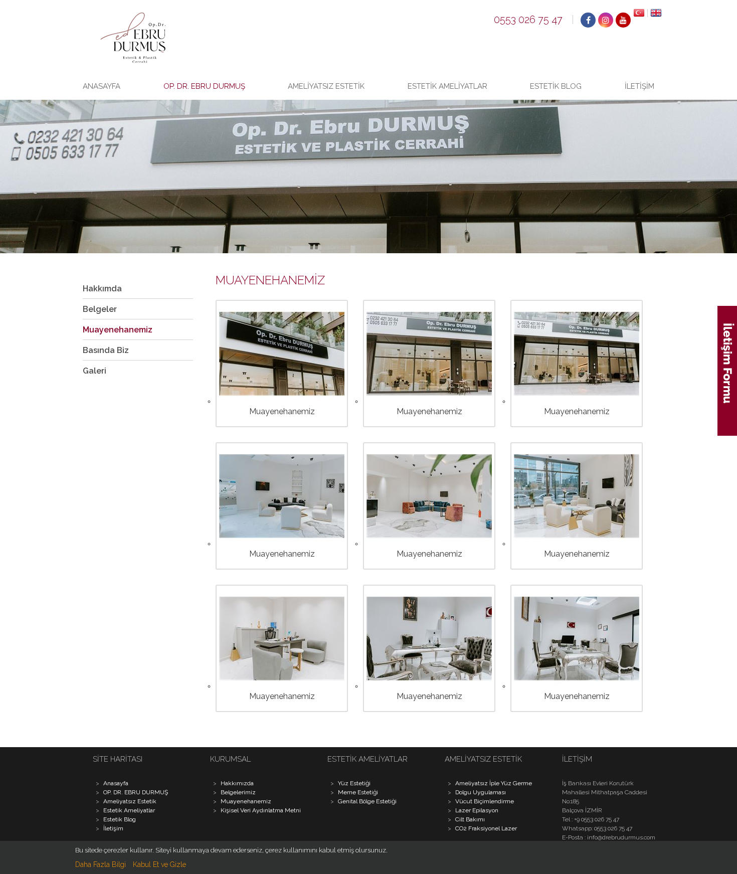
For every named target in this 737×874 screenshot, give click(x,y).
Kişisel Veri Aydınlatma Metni (261, 810)
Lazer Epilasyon (476, 810)
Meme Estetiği (358, 792)
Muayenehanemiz (117, 329)
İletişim (639, 86)
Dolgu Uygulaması (480, 792)
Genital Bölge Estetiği (367, 801)
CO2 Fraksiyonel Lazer (486, 828)
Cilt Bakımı (470, 819)
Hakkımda (102, 288)
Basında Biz (106, 350)
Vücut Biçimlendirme (484, 801)
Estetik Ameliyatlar (447, 86)
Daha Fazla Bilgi (100, 864)
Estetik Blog (556, 86)
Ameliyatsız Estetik (326, 86)
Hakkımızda (237, 783)
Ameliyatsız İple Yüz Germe (493, 783)
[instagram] (605, 20)
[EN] (655, 13)
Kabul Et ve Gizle (159, 864)
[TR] (639, 13)
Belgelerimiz (238, 792)
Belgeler (100, 309)
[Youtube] (623, 20)
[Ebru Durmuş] (133, 60)
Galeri (94, 371)
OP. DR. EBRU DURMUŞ (204, 86)
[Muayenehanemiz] (281, 401)
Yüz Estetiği (354, 783)
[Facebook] (588, 20)
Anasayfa (101, 86)
